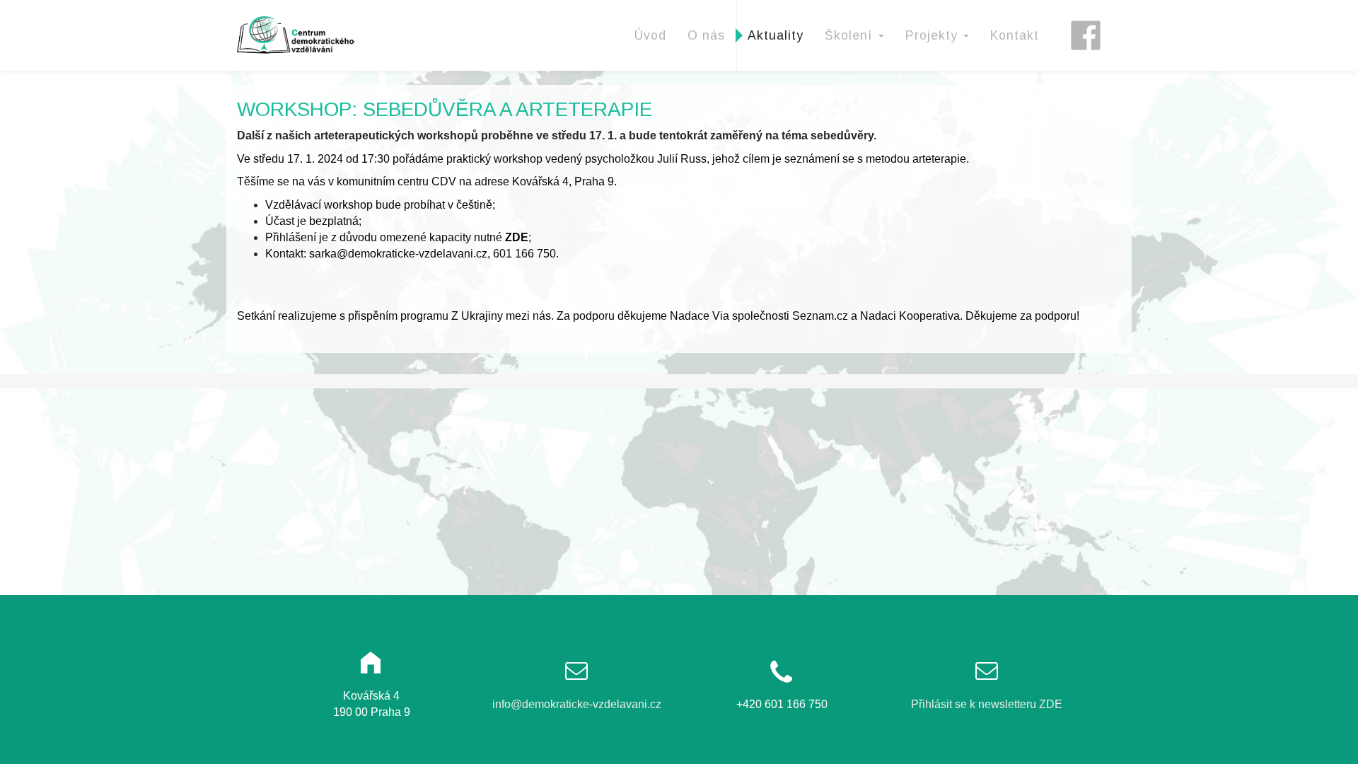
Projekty (933, 35)
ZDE (516, 237)
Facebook (1090, 18)
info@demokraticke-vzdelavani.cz (576, 704)
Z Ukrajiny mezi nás (501, 316)
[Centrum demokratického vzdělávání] (298, 35)
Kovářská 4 (540, 181)
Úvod (650, 35)
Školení (851, 35)
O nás (706, 35)
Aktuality (775, 35)
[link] (699, 316)
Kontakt (1014, 35)
